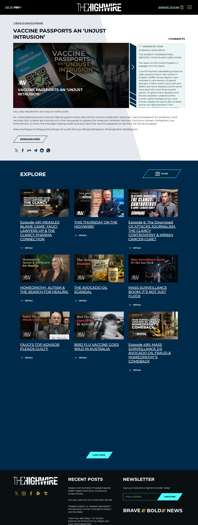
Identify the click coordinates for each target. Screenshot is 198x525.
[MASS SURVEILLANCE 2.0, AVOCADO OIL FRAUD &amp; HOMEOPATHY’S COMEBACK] (153, 325)
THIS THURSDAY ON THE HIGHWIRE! (95, 224)
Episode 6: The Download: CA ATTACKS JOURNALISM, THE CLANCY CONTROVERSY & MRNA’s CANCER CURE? (152, 231)
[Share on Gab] (29, 150)
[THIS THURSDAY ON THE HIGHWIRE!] (99, 203)
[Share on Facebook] (23, 150)
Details (29, 248)
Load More (99, 455)
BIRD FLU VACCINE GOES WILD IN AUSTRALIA (96, 347)
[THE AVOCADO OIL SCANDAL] (99, 268)
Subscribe (170, 497)
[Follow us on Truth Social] (45, 493)
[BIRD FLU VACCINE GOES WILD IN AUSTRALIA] (99, 325)
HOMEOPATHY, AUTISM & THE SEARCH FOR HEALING (44, 290)
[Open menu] (189, 7)
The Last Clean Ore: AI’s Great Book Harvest (90, 500)
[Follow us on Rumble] (38, 493)
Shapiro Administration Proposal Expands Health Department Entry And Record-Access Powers (89, 491)
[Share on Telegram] (35, 150)
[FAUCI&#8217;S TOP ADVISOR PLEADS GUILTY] (45, 325)
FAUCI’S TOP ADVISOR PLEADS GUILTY (39, 347)
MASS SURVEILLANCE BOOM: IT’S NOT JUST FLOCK (147, 292)
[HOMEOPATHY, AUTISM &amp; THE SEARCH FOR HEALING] (45, 268)
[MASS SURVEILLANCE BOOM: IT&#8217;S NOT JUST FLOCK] (153, 268)
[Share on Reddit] (42, 150)
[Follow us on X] (16, 493)
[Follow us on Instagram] (23, 493)
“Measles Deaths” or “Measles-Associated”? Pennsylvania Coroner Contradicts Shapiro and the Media (89, 509)
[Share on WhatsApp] (48, 150)
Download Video (30, 139)
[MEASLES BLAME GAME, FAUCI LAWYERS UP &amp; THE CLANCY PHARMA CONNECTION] (45, 203)
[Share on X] (16, 150)
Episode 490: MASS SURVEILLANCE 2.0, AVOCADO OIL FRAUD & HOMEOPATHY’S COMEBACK (149, 353)
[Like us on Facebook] (31, 493)
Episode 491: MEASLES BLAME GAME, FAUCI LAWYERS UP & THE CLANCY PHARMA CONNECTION (39, 231)
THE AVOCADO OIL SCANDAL (91, 290)
